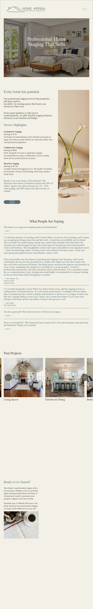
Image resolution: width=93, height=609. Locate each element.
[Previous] (8, 377)
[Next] (84, 377)
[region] (46, 379)
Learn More (12, 202)
